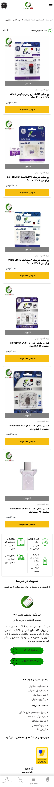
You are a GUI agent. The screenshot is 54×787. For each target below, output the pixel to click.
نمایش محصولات (27, 109)
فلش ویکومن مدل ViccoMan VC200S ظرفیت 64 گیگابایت (29, 344)
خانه (47, 781)
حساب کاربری (7, 781)
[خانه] (47, 779)
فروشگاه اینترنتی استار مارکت (38, 20)
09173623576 (31, 661)
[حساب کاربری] (7, 779)
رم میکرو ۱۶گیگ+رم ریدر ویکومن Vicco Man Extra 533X (29, 96)
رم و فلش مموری (42, 89)
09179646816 (32, 650)
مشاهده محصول (41, 38)
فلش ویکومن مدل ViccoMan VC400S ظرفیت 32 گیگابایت (29, 510)
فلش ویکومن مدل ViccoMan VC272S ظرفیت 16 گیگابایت (29, 427)
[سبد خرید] (20, 779)
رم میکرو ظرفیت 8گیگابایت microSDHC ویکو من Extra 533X (28, 261)
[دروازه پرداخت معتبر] (27, 755)
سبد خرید (20, 781)
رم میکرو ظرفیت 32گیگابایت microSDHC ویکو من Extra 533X (27, 178)
